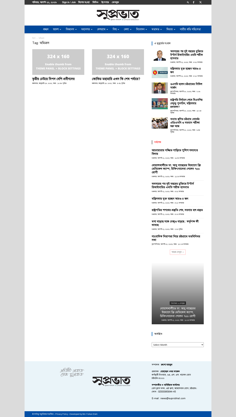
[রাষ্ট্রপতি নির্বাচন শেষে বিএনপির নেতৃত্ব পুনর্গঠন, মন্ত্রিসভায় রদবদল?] (160, 103)
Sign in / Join (69, 2)
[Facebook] (193, 2)
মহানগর (85, 29)
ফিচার (169, 29)
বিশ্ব (115, 29)
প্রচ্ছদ (45, 29)
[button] (188, 2)
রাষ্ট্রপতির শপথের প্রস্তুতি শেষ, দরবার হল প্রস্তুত (177, 210)
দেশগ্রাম (101, 29)
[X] (200, 2)
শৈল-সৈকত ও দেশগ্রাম (178, 303)
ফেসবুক (115, 2)
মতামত (155, 29)
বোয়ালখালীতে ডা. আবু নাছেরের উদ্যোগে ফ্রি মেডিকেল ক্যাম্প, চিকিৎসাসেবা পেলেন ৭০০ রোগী (176, 168)
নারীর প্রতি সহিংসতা (190, 29)
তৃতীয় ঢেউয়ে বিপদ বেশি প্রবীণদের (53, 79)
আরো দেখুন (177, 252)
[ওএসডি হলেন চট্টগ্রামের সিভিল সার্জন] (160, 88)
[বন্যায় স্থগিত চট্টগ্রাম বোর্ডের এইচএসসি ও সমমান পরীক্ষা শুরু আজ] (160, 123)
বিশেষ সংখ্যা (84, 2)
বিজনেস (70, 29)
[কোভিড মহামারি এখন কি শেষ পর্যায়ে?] (118, 62)
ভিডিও (95, 2)
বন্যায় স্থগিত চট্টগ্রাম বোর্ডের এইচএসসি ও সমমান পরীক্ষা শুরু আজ (185, 122)
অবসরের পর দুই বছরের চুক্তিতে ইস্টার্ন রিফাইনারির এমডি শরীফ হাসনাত (186, 55)
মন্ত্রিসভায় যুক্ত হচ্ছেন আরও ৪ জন (170, 198)
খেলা (126, 29)
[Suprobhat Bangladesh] (118, 15)
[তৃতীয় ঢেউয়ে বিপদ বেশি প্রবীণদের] (58, 62)
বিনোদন (140, 29)
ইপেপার (105, 2)
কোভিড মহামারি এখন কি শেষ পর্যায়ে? (116, 79)
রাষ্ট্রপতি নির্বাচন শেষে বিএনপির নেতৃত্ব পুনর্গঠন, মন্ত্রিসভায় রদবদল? (186, 103)
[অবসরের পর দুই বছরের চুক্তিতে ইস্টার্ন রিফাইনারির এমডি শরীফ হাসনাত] (160, 55)
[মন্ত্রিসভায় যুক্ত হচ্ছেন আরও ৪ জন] (160, 72)
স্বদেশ (56, 29)
